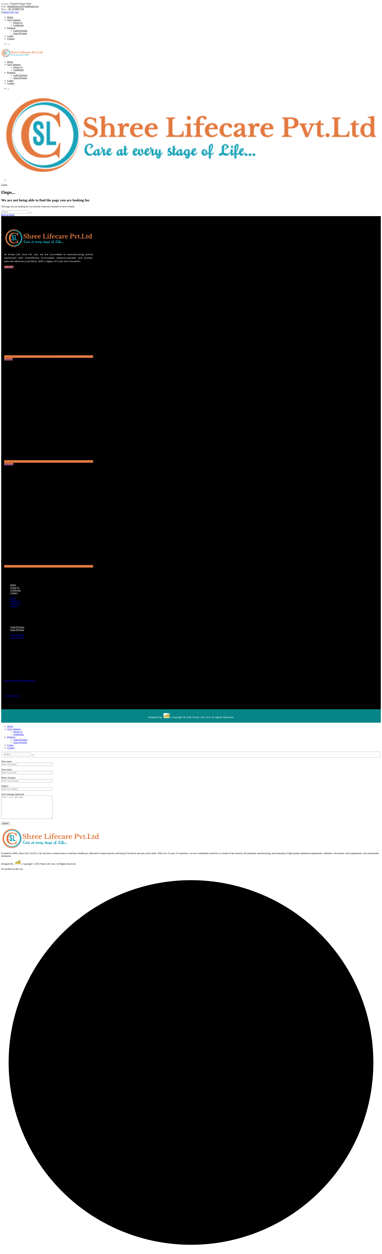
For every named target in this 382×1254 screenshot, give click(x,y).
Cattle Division (17, 635)
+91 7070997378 (15, 9)
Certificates (15, 603)
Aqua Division (17, 630)
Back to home (7, 214)
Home (13, 598)
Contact (13, 593)
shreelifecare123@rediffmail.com (22, 6)
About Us (14, 600)
